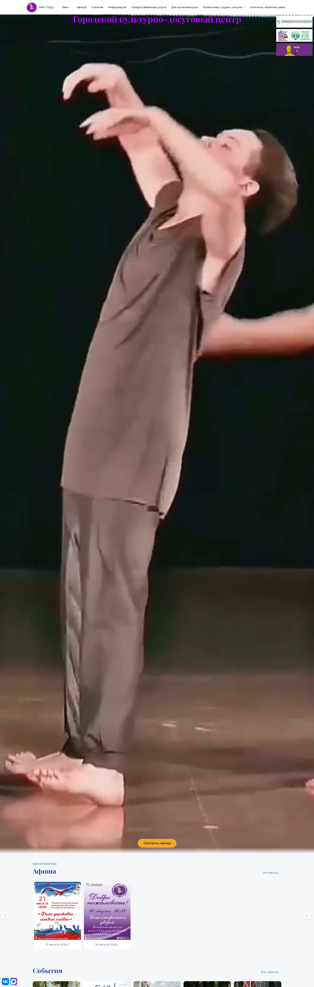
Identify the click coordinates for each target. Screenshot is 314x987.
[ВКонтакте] (5, 981)
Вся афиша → (272, 872)
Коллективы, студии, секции (222, 7)
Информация (117, 7)
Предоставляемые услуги (149, 7)
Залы (65, 7)
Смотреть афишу (157, 843)
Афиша (81, 7)
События (97, 7)
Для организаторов (184, 7)
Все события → (271, 972)
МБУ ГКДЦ (46, 7)
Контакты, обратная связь (267, 7)
